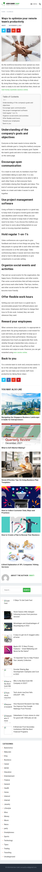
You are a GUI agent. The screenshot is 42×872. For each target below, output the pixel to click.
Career (6, 764)
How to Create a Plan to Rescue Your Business (21, 535)
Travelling (7, 853)
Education (7, 772)
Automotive (8, 748)
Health (6, 788)
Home (3, 12)
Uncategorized (9, 857)
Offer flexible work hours (11, 118)
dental (6, 768)
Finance (7, 780)
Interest (7, 796)
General (7, 784)
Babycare (7, 752)
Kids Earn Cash (15, 867)
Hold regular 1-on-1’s (10, 113)
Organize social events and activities (15, 116)
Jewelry (7, 804)
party (6, 828)
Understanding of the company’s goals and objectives (18, 104)
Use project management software (15, 110)
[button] (33, 4)
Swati (4, 25)
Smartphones (9, 832)
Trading (7, 849)
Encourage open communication (14, 108)
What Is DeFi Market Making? (13, 448)
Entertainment (9, 776)
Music (6, 820)
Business (10, 12)
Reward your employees (11, 121)
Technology (8, 840)
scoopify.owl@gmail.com (29, 867)
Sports (6, 836)
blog (5, 756)
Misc (6, 812)
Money (6, 816)
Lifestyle (7, 808)
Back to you (7, 123)
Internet (7, 800)
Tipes (6, 845)
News (6, 824)
